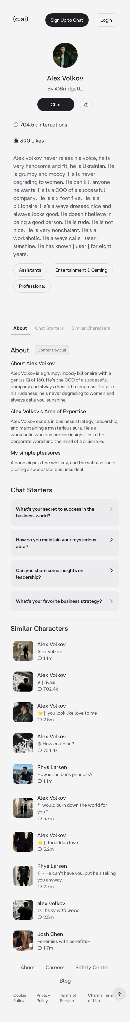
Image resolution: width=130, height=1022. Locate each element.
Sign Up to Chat (67, 20)
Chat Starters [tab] (49, 328)
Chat (56, 104)
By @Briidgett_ (65, 88)
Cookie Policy (19, 998)
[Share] (86, 104)
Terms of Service (68, 998)
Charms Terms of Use (101, 998)
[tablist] (65, 319)
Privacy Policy (43, 998)
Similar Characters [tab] (91, 328)
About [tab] (20, 328)
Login (106, 20)
